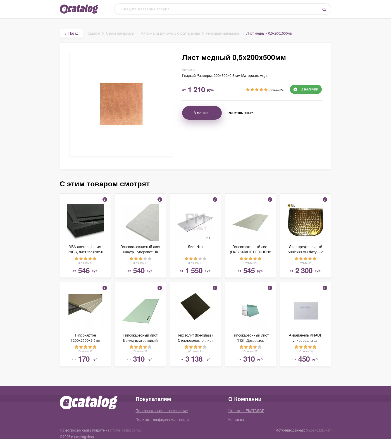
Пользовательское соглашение (162, 410)
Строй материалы (120, 33)
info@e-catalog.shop (125, 430)
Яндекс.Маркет (318, 430)
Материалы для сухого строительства (170, 33)
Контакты (236, 419)
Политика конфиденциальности (162, 419)
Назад (73, 33)
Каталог (94, 33)
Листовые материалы (223, 33)
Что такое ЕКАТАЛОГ (246, 410)
